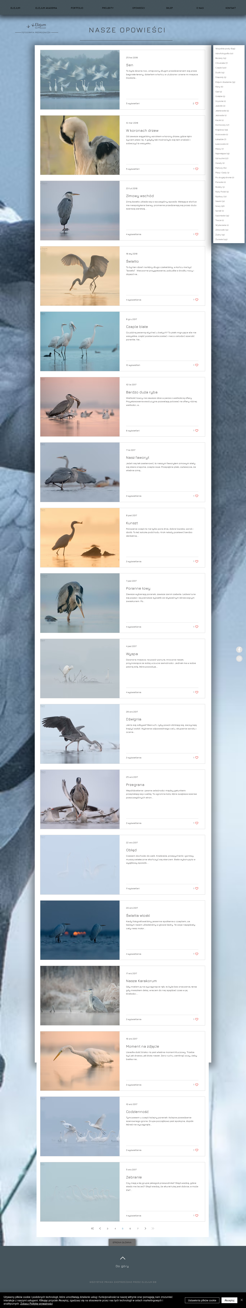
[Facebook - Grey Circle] (239, 649)
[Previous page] (100, 1228)
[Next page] (145, 1228)
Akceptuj (229, 1300)
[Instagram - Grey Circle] (239, 658)
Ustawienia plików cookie (202, 1300)
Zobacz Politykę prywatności (36, 1303)
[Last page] (153, 1228)
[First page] (92, 1228)
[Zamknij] (242, 1300)
